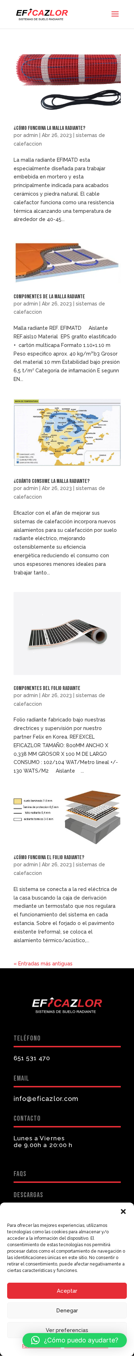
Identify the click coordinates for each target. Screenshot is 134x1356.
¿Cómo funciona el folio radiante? (49, 857)
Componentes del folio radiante (47, 688)
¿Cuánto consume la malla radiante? (52, 481)
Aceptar (67, 1291)
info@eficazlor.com (46, 1098)
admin (30, 135)
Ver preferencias (67, 1330)
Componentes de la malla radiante (49, 296)
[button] (123, 1211)
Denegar (67, 1310)
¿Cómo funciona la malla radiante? (49, 128)
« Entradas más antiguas (43, 963)
